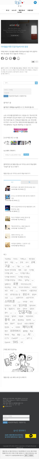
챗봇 (6, 324)
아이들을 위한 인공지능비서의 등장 (14, 47)
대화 (19, 270)
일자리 (14, 316)
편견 (6, 331)
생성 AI (26, 294)
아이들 (34, 70)
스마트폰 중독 (18, 302)
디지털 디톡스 (25, 273)
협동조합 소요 (20, 447)
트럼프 (12, 327)
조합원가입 (22, 96)
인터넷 (7, 316)
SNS (15, 342)
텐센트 (7, 327)
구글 (7, 266)
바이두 (34, 288)
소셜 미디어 (30, 298)
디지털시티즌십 (10, 280)
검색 (6, 263)
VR (22, 342)
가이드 (15, 259)
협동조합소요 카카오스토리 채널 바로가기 (17, 173)
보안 (6, 291)
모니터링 (17, 70)
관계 (21, 263)
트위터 (18, 327)
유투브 (25, 309)
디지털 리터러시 (10, 277)
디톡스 (20, 280)
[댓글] (29, 182)
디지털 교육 (9, 273)
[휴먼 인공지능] (7, 143)
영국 (18, 309)
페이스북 (28, 327)
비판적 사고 (17, 291)
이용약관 (18, 400)
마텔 (14, 70)
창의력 (28, 320)
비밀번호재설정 (14, 96)
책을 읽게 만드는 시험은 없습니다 (20, 226)
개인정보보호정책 (23, 400)
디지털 (31, 270)
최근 (12, 182)
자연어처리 (29, 316)
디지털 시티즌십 (23, 277)
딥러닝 (27, 280)
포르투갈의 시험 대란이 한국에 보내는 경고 (23, 187)
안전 (14, 306)
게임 (11, 263)
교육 (33, 262)
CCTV (7, 338)
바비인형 (22, 70)
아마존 (25, 302)
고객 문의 (9, 401)
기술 (18, 267)
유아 (7, 72)
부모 (11, 291)
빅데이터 (24, 291)
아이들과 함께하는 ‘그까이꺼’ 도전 (20, 243)
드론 (25, 270)
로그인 (22, 107)
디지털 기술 (16, 273)
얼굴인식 (12, 309)
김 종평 (6, 68)
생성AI (34, 295)
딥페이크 (8, 284)
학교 (31, 331)
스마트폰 (10, 301)
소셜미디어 (19, 298)
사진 (6, 295)
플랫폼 (25, 331)
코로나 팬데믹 (29, 324)
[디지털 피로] (20, 143)
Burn (33, 335)
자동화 (21, 316)
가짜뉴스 (23, 259)
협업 (18, 335)
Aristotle (9, 70)
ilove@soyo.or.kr (12, 400)
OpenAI (7, 342)
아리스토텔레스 (28, 70)
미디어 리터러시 (24, 288)
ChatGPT (14, 338)
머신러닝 (8, 288)
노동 (27, 267)
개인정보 (32, 259)
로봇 (15, 284)
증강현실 (21, 320)
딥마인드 (33, 280)
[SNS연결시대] (14, 143)
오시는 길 (5, 401)
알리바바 (32, 306)
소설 (6, 298)
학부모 (7, 335)
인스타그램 (35, 313)
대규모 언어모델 (10, 270)
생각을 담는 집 (15, 295)
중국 (7, 319)
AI (6, 70)
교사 (26, 263)
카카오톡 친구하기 (8, 406)
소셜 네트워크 (11, 298)
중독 (13, 320)
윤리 (6, 313)
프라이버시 (15, 331)
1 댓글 (25, 72)
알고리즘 (23, 305)
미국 (14, 288)
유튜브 (32, 309)
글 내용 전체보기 (5, 73)
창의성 (34, 320)
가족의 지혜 (30, 68)
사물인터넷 (33, 291)
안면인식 (8, 306)
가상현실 (8, 259)
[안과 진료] (27, 143)
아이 (31, 302)
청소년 (21, 72)
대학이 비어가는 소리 (17, 235)
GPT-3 (29, 338)
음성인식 (10, 72)
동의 (26, 455)
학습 (13, 335)
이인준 (15, 313)
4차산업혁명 (24, 335)
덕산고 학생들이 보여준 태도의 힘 (20, 217)
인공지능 (25, 312)
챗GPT (12, 324)
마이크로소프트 (26, 284)
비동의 (31, 455)
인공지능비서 (16, 72)
